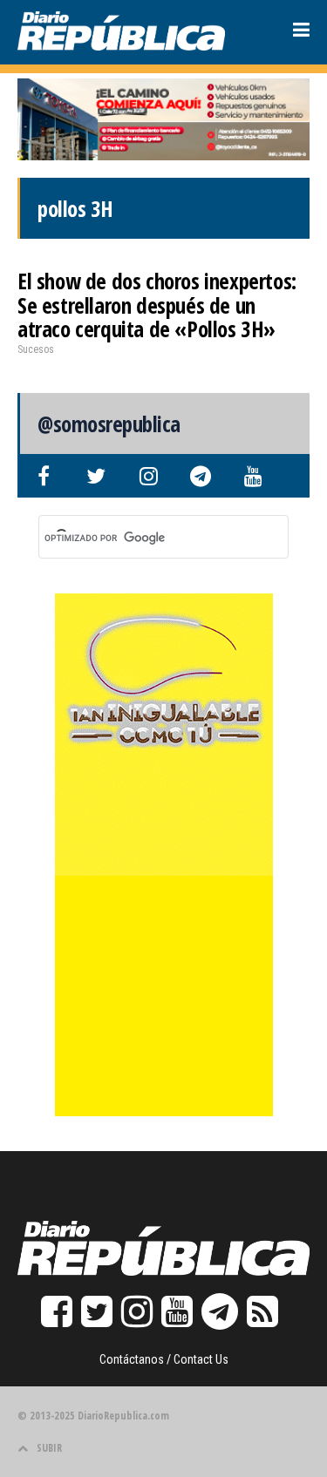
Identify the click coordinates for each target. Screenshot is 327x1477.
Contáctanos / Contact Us (163, 1359)
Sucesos (35, 349)
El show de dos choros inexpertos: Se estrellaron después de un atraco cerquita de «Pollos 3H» (156, 304)
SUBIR (49, 1447)
